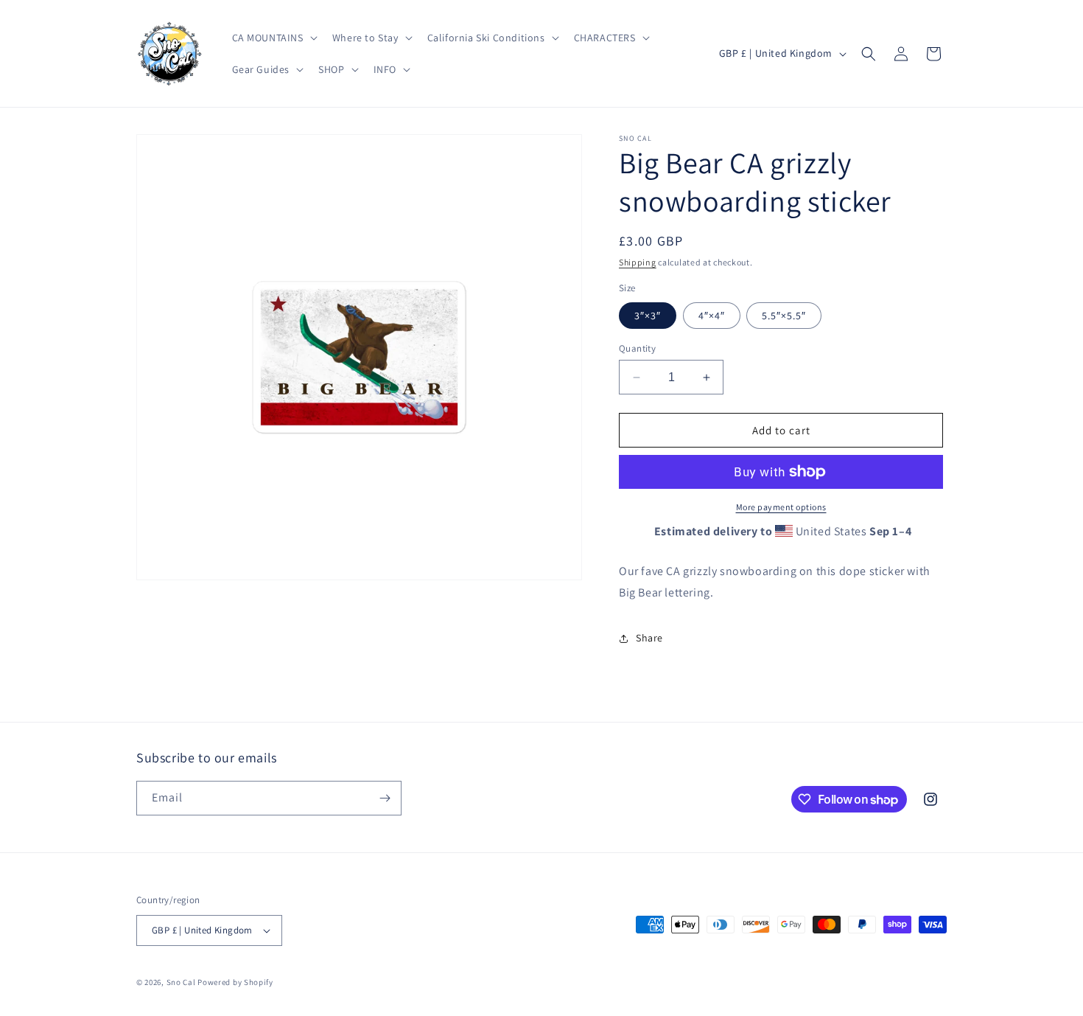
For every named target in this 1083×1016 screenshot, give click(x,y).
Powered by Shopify (235, 982)
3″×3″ (647, 315)
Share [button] (649, 637)
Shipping (637, 262)
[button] (273, 37)
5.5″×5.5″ (784, 315)
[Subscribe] (384, 798)
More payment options (781, 506)
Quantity (637, 348)
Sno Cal (181, 982)
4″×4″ (711, 315)
